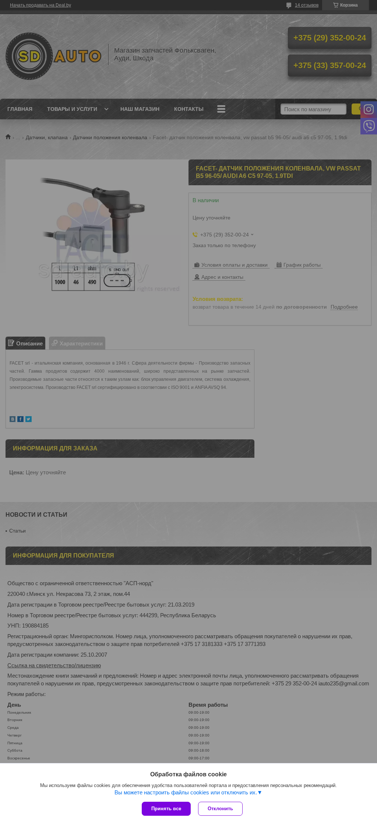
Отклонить (220, 808)
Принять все (166, 808)
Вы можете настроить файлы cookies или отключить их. (185, 792)
